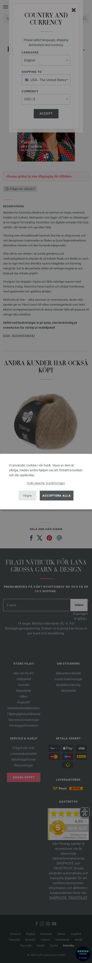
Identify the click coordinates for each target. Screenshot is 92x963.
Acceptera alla (56, 495)
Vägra (27, 495)
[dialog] (46, 481)
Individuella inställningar (46, 483)
